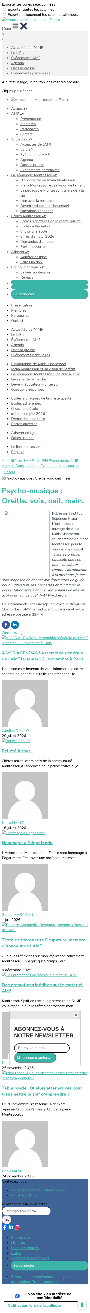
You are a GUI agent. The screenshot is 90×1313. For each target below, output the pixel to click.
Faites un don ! (31, 262)
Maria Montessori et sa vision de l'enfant (52, 185)
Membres (28, 124)
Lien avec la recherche (37, 200)
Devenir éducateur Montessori (44, 205)
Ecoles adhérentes (35, 226)
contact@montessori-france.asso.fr (39, 1190)
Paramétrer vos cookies (30, 1258)
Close (76, 1015)
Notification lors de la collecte (34, 1305)
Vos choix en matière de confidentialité (50, 1296)
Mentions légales (25, 1247)
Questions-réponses (36, 210)
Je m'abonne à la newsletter (24, 1204)
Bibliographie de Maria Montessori (47, 180)
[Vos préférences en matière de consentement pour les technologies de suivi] (82, 1304)
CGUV (16, 1253)
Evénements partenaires (30, 73)
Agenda (17, 63)
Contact (26, 134)
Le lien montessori (35, 272)
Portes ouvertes (33, 246)
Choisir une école (33, 231)
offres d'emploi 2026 (37, 236)
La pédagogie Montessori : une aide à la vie (45, 374)
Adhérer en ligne (33, 257)
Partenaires (29, 129)
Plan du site (20, 1237)
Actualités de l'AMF (27, 47)
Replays (26, 277)
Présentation (30, 118)
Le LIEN (17, 52)
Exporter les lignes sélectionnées (28, 4)
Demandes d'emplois (37, 241)
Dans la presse (23, 68)
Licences (18, 1242)
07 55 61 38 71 (24, 1195)
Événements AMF (25, 57)
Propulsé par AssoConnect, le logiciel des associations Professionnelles (44, 1279)
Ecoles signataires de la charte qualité (50, 221)
